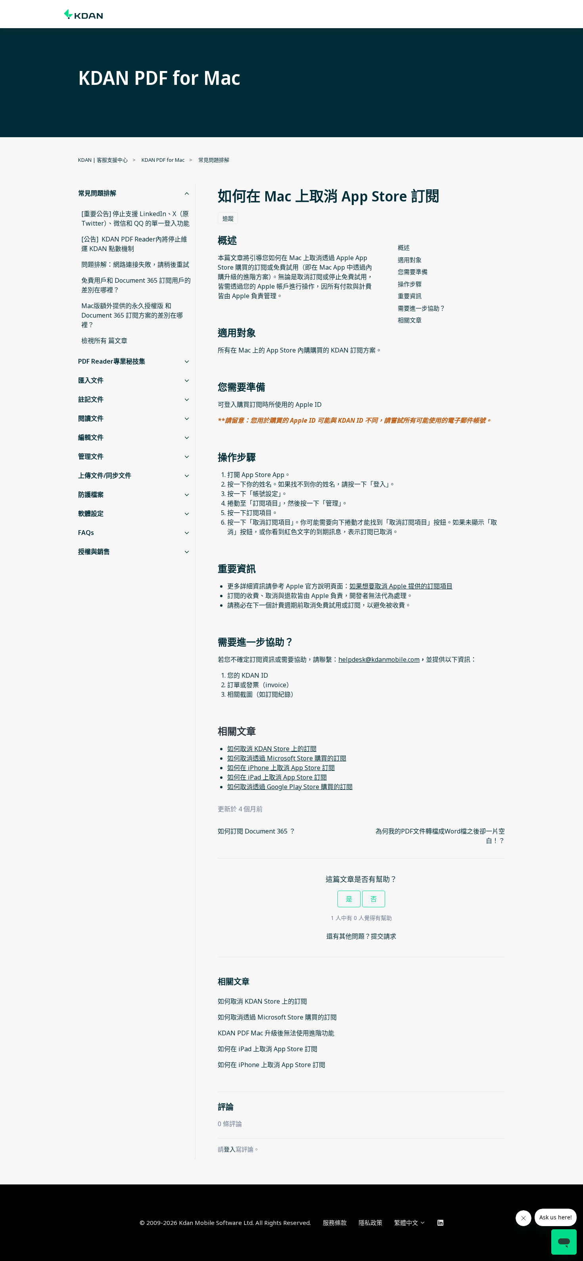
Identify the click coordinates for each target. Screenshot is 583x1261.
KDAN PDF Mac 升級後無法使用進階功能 (276, 1033)
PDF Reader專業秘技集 (111, 361)
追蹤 (228, 218)
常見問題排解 (213, 159)
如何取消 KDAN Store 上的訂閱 (262, 1001)
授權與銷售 (94, 551)
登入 (230, 1149)
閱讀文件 (91, 418)
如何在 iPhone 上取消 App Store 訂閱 (271, 1064)
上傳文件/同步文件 (104, 475)
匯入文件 (91, 380)
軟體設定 (91, 513)
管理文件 (91, 456)
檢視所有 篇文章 (104, 340)
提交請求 (383, 936)
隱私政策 (370, 1223)
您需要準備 (413, 272)
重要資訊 (410, 296)
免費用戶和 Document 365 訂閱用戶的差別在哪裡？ (136, 285)
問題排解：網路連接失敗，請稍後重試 (135, 264)
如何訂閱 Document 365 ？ (256, 831)
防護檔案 (91, 494)
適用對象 (410, 260)
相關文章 (410, 320)
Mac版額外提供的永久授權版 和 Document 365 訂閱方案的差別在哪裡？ (132, 315)
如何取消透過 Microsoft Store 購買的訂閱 (277, 1017)
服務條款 (335, 1223)
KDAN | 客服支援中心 (103, 159)
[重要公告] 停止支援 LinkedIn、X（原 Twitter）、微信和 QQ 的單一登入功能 (135, 218)
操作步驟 (410, 284)
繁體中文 (407, 1223)
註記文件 (91, 399)
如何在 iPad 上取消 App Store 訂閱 (267, 1048)
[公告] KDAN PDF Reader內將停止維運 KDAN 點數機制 (134, 244)
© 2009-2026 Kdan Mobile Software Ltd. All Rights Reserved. (225, 1223)
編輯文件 (91, 437)
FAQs (86, 532)
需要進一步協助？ (421, 308)
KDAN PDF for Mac (163, 159)
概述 (404, 247)
